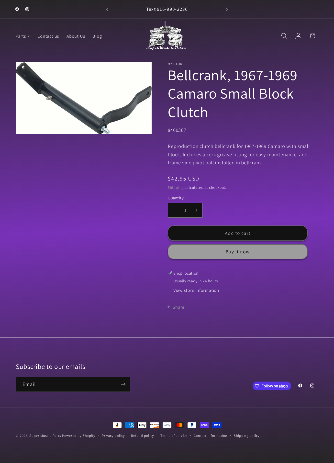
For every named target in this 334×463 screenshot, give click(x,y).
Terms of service (174, 435)
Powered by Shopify (78, 435)
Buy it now (238, 251)
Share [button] (178, 307)
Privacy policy (113, 435)
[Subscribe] (123, 384)
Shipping (176, 187)
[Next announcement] (227, 9)
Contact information (210, 435)
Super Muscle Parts (45, 435)
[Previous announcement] (107, 9)
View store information (196, 290)
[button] (284, 36)
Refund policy (142, 435)
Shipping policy (247, 435)
